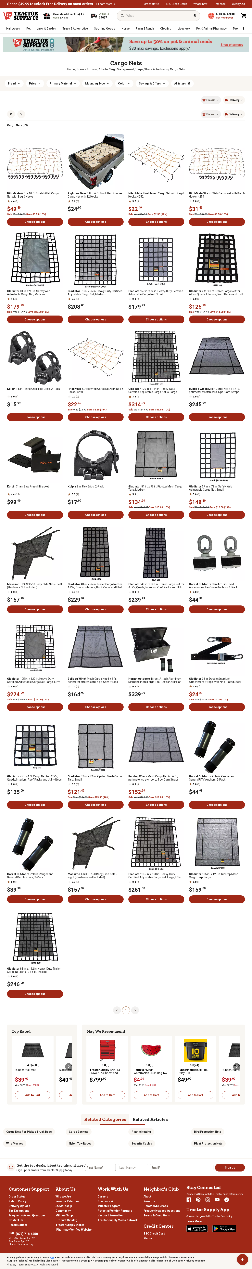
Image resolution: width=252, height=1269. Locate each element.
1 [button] (126, 1010)
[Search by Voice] (195, 15)
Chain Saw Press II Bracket (28, 486)
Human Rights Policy (104, 1261)
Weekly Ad (238, 4)
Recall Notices (18, 1224)
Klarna (148, 1238)
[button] (114, 4)
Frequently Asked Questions (27, 1215)
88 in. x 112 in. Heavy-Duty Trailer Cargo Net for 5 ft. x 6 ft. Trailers (34, 970)
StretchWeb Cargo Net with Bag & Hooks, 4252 (156, 195)
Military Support (66, 1215)
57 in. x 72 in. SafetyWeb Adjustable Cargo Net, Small (210, 488)
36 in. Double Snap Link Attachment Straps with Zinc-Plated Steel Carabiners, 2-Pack (215, 680)
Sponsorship (106, 1201)
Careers (103, 1196)
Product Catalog (66, 1220)
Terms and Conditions (69, 1257)
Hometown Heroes (156, 1206)
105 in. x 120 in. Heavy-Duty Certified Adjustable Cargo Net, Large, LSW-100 (34, 680)
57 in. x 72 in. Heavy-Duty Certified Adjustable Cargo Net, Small (155, 293)
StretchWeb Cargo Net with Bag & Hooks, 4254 (217, 195)
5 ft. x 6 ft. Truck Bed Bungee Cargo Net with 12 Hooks (95, 195)
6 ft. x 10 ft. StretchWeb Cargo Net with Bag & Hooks (33, 195)
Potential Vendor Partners (115, 1210)
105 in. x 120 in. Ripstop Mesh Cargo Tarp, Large (213, 876)
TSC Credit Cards (176, 4)
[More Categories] (243, 28)
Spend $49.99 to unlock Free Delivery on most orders (50, 4)
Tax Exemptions (19, 1210)
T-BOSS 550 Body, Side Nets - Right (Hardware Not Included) (92, 876)
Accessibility (143, 1257)
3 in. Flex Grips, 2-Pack (86, 486)
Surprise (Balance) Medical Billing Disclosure (32, 1261)
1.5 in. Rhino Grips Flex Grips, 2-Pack (33, 388)
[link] (71, 69)
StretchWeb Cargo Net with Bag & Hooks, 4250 (95, 390)
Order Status (17, 1196)
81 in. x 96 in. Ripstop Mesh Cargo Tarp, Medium (155, 488)
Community (63, 1210)
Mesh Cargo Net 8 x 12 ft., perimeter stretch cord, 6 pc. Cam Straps (214, 390)
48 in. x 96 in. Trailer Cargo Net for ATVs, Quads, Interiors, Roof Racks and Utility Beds (95, 586)
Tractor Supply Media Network (118, 1220)
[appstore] (197, 1228)
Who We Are (63, 1196)
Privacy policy (15, 1257)
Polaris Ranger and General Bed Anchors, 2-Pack (30, 876)
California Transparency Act (99, 1257)
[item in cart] (244, 16)
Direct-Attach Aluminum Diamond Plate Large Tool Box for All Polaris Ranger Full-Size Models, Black (155, 680)
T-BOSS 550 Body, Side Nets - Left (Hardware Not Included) (34, 586)
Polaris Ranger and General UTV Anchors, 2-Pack (212, 778)
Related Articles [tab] (150, 1119)
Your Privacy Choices (37, 1257)
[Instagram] (207, 1199)
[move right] (68, 1066)
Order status (151, 4)
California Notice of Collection (166, 1261)
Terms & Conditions (157, 1215)
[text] (177, 69)
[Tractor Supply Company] (21, 15)
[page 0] (116, 1010)
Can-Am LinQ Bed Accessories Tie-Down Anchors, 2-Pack (213, 586)
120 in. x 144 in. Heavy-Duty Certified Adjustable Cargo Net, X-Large (152, 390)
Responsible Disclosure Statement (173, 1257)
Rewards (149, 1201)
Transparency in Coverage (75, 1261)
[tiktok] (226, 1199)
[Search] (122, 16)
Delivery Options (19, 1206)
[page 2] (135, 1010)
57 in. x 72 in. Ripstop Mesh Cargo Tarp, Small (95, 778)
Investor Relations (67, 1201)
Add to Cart (32, 1095)
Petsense (220, 4)
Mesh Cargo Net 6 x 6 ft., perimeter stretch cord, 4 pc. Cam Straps (153, 778)
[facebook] (188, 1199)
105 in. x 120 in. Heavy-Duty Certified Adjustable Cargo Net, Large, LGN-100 (154, 876)
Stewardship (64, 1206)
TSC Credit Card (154, 1233)
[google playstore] (224, 1228)
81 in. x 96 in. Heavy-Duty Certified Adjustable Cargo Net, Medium (95, 293)
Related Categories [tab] (105, 1119)
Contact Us (16, 1220)
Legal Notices (125, 1257)
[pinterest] (198, 1199)
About (147, 1196)
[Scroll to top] (242, 1259)
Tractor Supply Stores (70, 1224)
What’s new (200, 4)
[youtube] (217, 1199)
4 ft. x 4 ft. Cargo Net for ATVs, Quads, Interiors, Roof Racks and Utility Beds (34, 778)
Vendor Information (110, 1215)
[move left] (15, 1066)
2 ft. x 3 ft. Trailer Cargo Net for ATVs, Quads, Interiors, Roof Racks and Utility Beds (217, 293)
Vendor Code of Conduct (132, 1261)
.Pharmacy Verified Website (74, 1229)
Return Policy (17, 1201)
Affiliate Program (109, 1206)
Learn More (105, 4)
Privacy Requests (196, 1261)
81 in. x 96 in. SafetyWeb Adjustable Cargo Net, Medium (28, 293)
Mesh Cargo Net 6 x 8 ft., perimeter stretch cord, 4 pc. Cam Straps (93, 680)
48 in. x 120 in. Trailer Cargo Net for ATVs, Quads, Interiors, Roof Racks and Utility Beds (156, 586)
